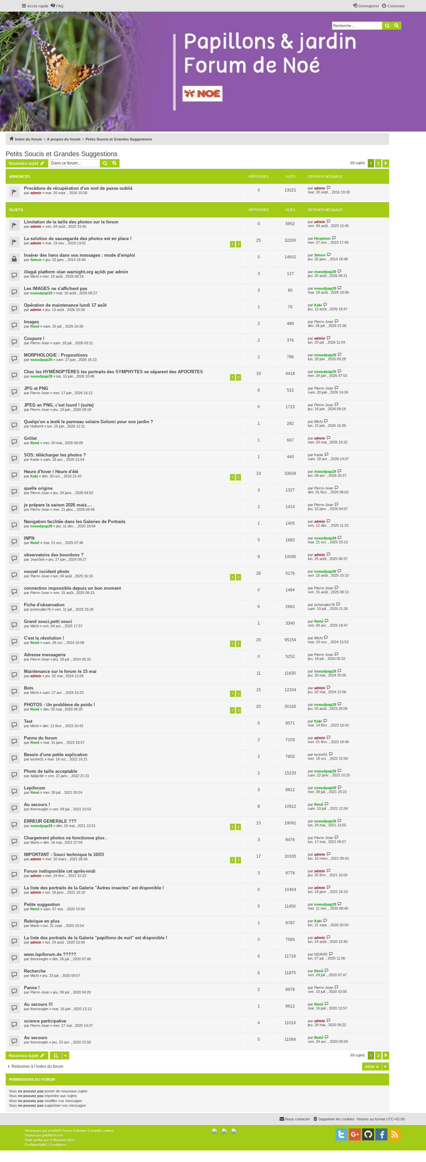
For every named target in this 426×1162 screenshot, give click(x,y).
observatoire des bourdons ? (54, 554)
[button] (385, 163)
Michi (34, 276)
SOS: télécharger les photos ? (55, 454)
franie (34, 459)
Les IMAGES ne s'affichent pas (55, 288)
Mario (34, 842)
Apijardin (37, 776)
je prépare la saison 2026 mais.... (58, 504)
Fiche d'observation (44, 604)
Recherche (35, 971)
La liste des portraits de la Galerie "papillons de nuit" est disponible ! (95, 937)
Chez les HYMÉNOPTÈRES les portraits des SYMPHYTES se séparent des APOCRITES (113, 371)
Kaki (318, 305)
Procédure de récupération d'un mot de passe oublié (78, 188)
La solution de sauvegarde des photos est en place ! (77, 238)
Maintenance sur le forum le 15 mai (60, 671)
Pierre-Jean (323, 322)
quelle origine (38, 488)
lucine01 (37, 759)
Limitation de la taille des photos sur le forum (71, 221)
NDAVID (320, 954)
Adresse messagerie (45, 654)
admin (35, 193)
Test (28, 721)
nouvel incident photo (46, 571)
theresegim (39, 809)
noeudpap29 (325, 272)
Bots (28, 688)
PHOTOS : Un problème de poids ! (59, 704)
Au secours (35, 1037)
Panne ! (32, 987)
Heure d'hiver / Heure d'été (51, 471)
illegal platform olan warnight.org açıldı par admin (76, 271)
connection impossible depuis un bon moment (72, 588)
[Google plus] (355, 1134)
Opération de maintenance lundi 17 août (65, 305)
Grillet (30, 438)
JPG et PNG (36, 388)
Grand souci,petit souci (48, 621)
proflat (38, 1140)
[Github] (368, 1134)
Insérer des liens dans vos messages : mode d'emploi (79, 255)
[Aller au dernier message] (328, 188)
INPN (29, 538)
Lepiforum (34, 787)
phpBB (53, 1130)
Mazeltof (59, 1140)
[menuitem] (57, 6)
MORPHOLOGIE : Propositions (56, 355)
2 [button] (378, 163)
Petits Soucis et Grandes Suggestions (61, 153)
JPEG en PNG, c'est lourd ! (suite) (59, 405)
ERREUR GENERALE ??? (50, 821)
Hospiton (322, 238)
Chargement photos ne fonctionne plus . (65, 837)
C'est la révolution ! (44, 638)
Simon (36, 260)
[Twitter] (341, 1134)
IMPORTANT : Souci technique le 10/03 (64, 854)
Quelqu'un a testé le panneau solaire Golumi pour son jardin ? (88, 421)
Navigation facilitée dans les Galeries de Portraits (74, 521)
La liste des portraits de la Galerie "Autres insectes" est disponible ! (94, 887)
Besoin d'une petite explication (56, 754)
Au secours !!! (38, 1004)
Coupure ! (34, 338)
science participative (45, 1020)
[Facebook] (381, 1134)
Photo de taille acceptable (50, 771)
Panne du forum (40, 737)
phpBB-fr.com (52, 1135)
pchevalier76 (40, 609)
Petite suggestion (42, 904)
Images (31, 321)
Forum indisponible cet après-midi (60, 871)
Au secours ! (37, 804)
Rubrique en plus (42, 921)
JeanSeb (37, 559)
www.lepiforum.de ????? (50, 954)
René (34, 326)
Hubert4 (36, 426)
